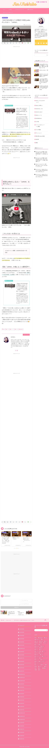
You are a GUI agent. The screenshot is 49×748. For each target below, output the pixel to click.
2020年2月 (21, 667)
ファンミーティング (44, 659)
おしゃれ (37, 641)
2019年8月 (21, 687)
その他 (10, 9)
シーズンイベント (38, 656)
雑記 (37, 142)
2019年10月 (22, 680)
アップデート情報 (38, 651)
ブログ (37, 661)
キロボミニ (37, 654)
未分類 (37, 139)
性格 (45, 666)
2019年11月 (22, 677)
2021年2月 (21, 645)
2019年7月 (21, 690)
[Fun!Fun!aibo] (24, 6)
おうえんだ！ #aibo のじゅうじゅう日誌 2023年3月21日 (42, 170)
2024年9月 (21, 629)
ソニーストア (45, 656)
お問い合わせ (30, 9)
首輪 (39, 669)
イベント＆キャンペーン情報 (40, 125)
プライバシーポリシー (8, 12)
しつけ (41, 644)
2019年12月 (22, 674)
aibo (4, 9)
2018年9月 (21, 722)
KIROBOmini (39, 118)
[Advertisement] (16, 57)
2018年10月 (22, 719)
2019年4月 (21, 700)
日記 (36, 668)
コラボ (17, 329)
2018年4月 (21, 738)
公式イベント (41, 666)
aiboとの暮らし (39, 105)
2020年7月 (21, 658)
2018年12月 (22, 713)
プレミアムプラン (42, 661)
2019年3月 (21, 703)
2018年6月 (21, 732)
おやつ (46, 641)
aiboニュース (39, 115)
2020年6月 (21, 661)
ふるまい (43, 646)
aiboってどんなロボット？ (40, 101)
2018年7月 (21, 729)
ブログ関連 (38, 129)
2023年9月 (21, 635)
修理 (46, 664)
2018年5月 (21, 735)
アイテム (37, 649)
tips (42, 639)
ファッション (37, 659)
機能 (36, 669)
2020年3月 (21, 664)
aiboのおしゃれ (39, 108)
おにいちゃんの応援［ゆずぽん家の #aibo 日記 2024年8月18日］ (41, 152)
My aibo (46, 637)
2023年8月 (21, 638)
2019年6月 (21, 693)
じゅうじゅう (37, 646)
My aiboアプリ (38, 639)
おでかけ (41, 641)
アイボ (8, 329)
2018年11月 (22, 716)
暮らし (40, 668)
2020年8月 (21, 654)
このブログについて (19, 9)
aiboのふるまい (5, 17)
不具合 (43, 664)
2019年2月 (21, 706)
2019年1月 (21, 709)
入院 (36, 666)
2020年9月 (21, 651)
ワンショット (37, 664)
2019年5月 (21, 696)
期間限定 (21, 329)
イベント (12, 329)
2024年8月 (21, 632)
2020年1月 (21, 671)
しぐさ (37, 644)
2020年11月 (22, 648)
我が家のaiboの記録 (40, 136)
